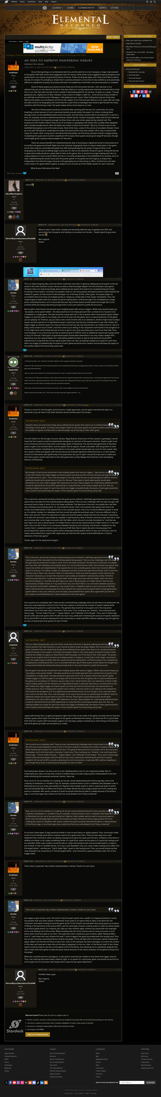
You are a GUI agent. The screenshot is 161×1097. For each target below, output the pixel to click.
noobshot (13, 644)
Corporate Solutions (10, 1056)
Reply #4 (28, 356)
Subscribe (151, 1082)
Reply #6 (28, 548)
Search (21, 41)
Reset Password (146, 1065)
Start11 (6, 1059)
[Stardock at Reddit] (132, 96)
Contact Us (99, 1074)
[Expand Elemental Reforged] (125, 69)
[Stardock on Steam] (150, 92)
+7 (13, 87)
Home (8, 55)
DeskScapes (8, 1065)
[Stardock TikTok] (140, 96)
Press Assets (100, 1068)
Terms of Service (79, 1093)
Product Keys (145, 1062)
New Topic (113, 37)
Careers (98, 1062)
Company (100, 1049)
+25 (13, 307)
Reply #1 (29, 180)
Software (14, 2)
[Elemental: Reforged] (80, 22)
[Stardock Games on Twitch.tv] (142, 92)
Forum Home (13, 41)
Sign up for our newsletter (107, 1082)
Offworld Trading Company (58, 1071)
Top (119, 180)
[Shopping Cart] (151, 1)
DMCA (87, 1093)
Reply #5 (28, 405)
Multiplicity (7, 1068)
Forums (98, 1077)
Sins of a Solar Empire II (57, 1062)
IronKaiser (13, 72)
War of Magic (66, 55)
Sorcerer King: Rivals (56, 1077)
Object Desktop (9, 1053)
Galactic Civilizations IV (57, 1059)
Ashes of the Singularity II (57, 1053)
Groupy (6, 1071)
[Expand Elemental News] (127, 75)
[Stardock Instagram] (146, 92)
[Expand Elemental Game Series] (127, 81)
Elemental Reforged (24, 55)
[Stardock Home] (6, 1)
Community (31, 2)
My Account (144, 1056)
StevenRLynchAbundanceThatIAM (20, 238)
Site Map (93, 1093)
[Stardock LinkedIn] (144, 96)
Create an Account (146, 1059)
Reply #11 (28, 900)
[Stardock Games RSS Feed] (148, 96)
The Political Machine (56, 1068)
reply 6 (42, 740)
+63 (14, 208)
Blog (46, 2)
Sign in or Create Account (38, 1034)
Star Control (53, 1065)
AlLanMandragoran (14, 193)
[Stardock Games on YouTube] (138, 92)
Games (22, 2)
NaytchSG (13, 369)
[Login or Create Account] (147, 1)
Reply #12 (43, 970)
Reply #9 (28, 802)
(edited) (86, 405)
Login (27, 41)
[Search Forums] (154, 1)
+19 (13, 384)
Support (54, 2)
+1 (13, 659)
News (40, 2)
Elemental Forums (66, 67)
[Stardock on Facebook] (134, 92)
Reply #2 (42, 225)
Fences (6, 1062)
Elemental (53, 1056)
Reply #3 (28, 279)
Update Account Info (147, 1068)
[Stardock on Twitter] (130, 92)
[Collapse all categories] (154, 69)
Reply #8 (28, 731)
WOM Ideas (81, 55)
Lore (70, 7)
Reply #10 (28, 861)
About (97, 1053)
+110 (20, 253)
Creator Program (101, 1071)
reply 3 (42, 421)
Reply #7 (28, 631)
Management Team (101, 1059)
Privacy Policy (69, 1093)
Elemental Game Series (47, 55)
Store (115, 7)
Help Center (145, 1053)
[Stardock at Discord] (136, 96)
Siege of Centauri (55, 1074)
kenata (13, 292)
